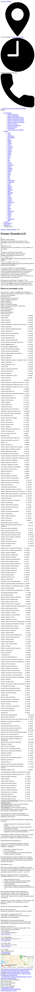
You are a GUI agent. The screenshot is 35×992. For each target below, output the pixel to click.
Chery (9, 145)
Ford (8, 160)
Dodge (9, 154)
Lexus (9, 183)
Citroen (9, 149)
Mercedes (10, 189)
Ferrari (9, 157)
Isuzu (8, 173)
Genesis (9, 163)
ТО (29, 972)
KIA (8, 177)
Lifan (8, 185)
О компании (10, 973)
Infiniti (9, 171)
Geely (9, 162)
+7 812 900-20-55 (5, 952)
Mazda (9, 188)
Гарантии (28, 973)
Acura (9, 134)
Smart (9, 209)
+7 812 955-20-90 (5, 940)
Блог (16, 975)
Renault (9, 200)
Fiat (8, 159)
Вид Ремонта (8, 113)
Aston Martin (11, 137)
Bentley (9, 140)
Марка (6, 131)
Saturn (9, 205)
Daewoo (9, 151)
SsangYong (10, 211)
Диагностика (11, 128)
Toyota (9, 216)
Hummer (9, 168)
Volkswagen (10, 219)
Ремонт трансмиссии (13, 116)
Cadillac (9, 143)
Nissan (9, 194)
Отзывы (6, 222)
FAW (8, 156)
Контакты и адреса (19, 973)
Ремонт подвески (12, 123)
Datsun (9, 153)
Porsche (9, 199)
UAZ (8, 217)
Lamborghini (10, 180)
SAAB (9, 203)
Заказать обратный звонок (18, 108)
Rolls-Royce (10, 202)
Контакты (7, 225)
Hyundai (9, 169)
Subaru (9, 212)
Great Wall (10, 165)
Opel (8, 196)
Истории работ (5, 975)
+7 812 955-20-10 (6, 108)
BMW (9, 142)
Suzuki (9, 214)
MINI (9, 191)
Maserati (9, 186)
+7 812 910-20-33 (5, 946)
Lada (8, 179)
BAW (9, 139)
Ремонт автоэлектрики (14, 125)
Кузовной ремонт (12, 126)
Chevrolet (10, 146)
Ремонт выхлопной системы (15, 119)
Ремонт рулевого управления (15, 122)
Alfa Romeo (10, 136)
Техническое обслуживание (15, 130)
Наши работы (8, 223)
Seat (8, 206)
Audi (8, 133)
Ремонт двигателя (12, 114)
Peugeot (9, 197)
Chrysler (9, 148)
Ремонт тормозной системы (15, 117)
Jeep (8, 176)
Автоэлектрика (15, 972)
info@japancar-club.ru (10, 978)
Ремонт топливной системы (15, 120)
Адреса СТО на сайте (17, 37)
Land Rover (10, 182)
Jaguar (9, 174)
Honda (9, 166)
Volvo (9, 220)
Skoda (9, 208)
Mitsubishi (10, 193)
